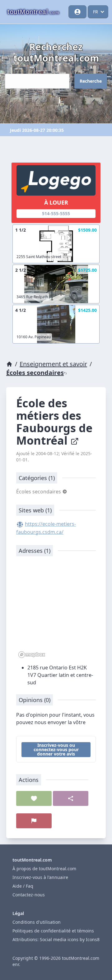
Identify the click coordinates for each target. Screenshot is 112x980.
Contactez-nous (28, 895)
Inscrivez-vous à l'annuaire (40, 877)
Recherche (91, 81)
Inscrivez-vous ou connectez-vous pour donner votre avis (56, 749)
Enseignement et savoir (53, 364)
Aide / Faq (22, 886)
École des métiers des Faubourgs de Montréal (54, 421)
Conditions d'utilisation (36, 922)
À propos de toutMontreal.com (44, 868)
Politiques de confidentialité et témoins (53, 931)
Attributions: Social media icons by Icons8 (56, 939)
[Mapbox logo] (31, 654)
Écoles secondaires (35, 372)
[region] (56, 610)
